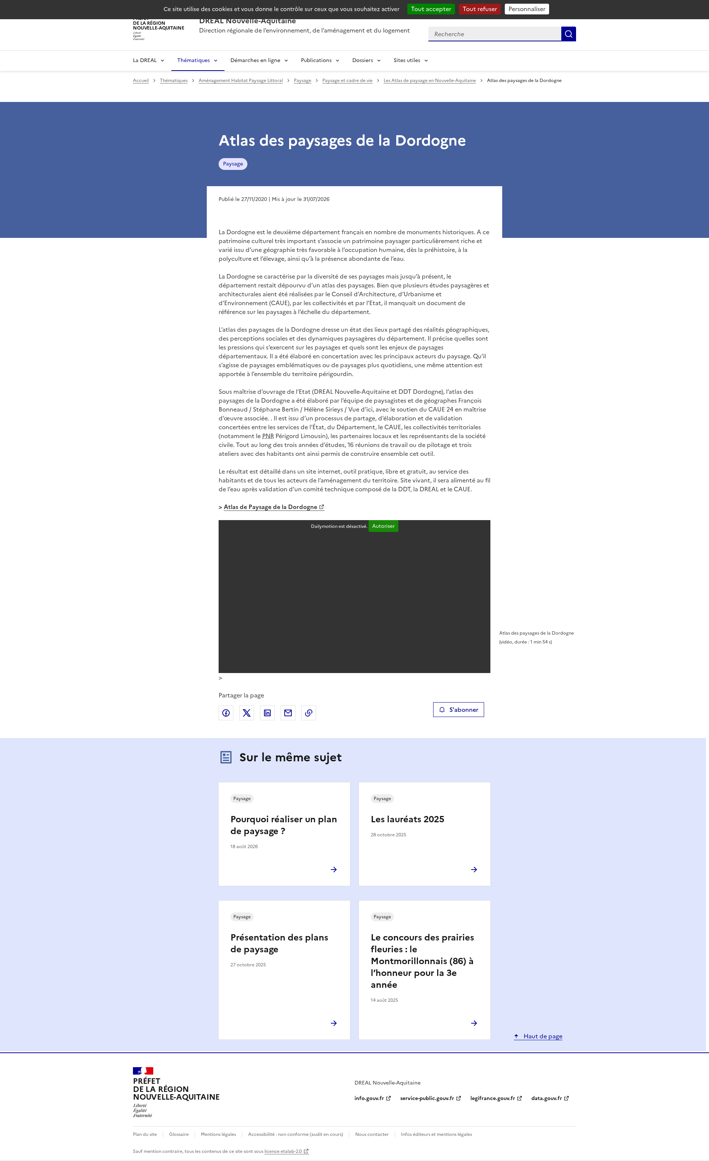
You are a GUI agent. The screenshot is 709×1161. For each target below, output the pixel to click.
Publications (316, 60)
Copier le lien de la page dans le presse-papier (308, 713)
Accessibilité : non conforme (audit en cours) (295, 1134)
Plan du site (145, 1134)
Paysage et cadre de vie (347, 80)
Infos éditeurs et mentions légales (436, 1134)
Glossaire (179, 1134)
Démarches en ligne (255, 60)
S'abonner (463, 709)
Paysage (302, 80)
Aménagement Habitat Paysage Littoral (241, 80)
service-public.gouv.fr (427, 1098)
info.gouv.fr (369, 1098)
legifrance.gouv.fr (492, 1098)
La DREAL (145, 60)
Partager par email (288, 713)
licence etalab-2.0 (283, 1151)
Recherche (568, 34)
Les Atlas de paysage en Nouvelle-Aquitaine (430, 80)
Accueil (141, 80)
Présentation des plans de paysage (279, 943)
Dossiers (362, 60)
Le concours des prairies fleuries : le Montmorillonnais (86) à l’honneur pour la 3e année (422, 961)
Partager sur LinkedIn (267, 713)
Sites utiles (407, 60)
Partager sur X (246, 713)
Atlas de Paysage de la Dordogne (270, 506)
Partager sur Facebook (226, 713)
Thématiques (193, 60)
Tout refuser (480, 8)
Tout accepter (431, 8)
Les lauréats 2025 (407, 819)
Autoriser (383, 526)
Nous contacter (372, 1134)
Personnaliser (526, 8)
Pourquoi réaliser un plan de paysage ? (283, 825)
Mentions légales (218, 1134)
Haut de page (542, 1036)
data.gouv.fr (546, 1098)
